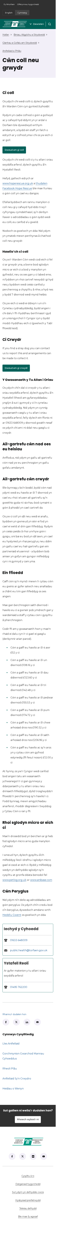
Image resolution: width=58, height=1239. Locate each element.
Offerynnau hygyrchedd (28, 4)
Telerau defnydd (28, 1208)
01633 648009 (18, 940)
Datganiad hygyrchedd (27, 1184)
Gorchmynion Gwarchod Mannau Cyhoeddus (23, 1056)
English (9, 12)
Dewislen (38, 24)
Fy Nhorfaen (10, 5)
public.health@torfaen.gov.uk (28, 950)
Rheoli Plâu (9, 1068)
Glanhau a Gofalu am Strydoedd (19, 42)
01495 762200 (18, 987)
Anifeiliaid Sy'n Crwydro (16, 1078)
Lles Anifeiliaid (10, 1043)
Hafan (5, 34)
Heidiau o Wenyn (13, 1088)
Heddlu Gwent (11, 914)
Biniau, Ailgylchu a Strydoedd (29, 34)
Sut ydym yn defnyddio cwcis (28, 1192)
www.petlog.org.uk (14, 879)
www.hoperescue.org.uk (17, 183)
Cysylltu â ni (37, 1176)
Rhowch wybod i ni (28, 1119)
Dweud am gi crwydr (17, 369)
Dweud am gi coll (15, 150)
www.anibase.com (41, 879)
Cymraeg (22, 12)
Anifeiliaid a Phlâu (11, 50)
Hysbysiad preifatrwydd (28, 1200)
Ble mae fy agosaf (35, 1216)
